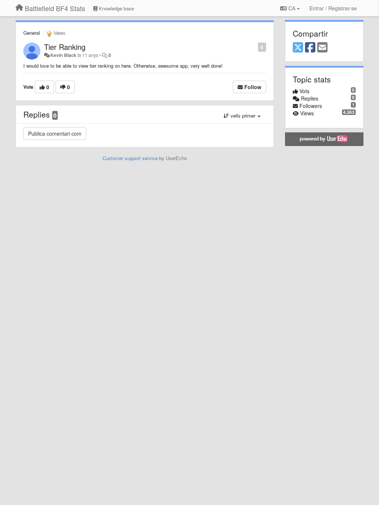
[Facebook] (310, 47)
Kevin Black (63, 55)
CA (292, 8)
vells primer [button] (243, 115)
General (31, 32)
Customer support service (130, 158)
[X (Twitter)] (298, 47)
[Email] (322, 47)
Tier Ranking (64, 46)
